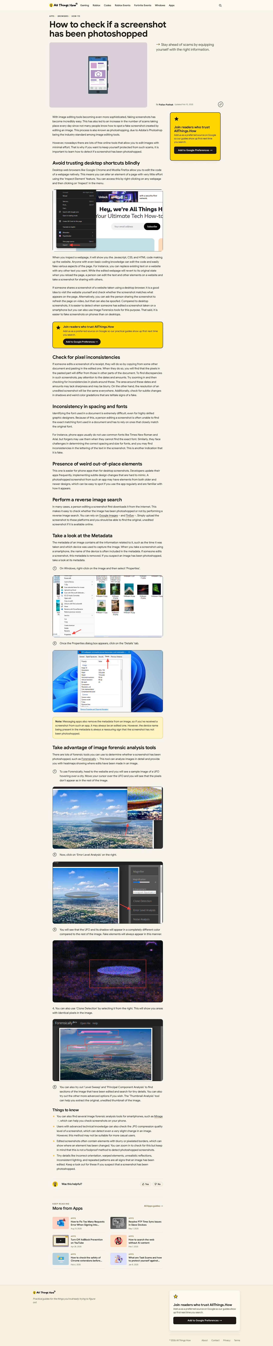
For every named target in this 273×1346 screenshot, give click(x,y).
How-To (76, 16)
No (159, 1184)
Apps (171, 5)
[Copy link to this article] (220, 104)
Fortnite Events (142, 5)
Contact (215, 1340)
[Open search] (220, 5)
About (205, 1340)
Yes (147, 1184)
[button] (107, 220)
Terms (237, 1340)
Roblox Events (122, 5)
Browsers (63, 16)
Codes (107, 5)
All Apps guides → (153, 1205)
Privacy (226, 1340)
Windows (160, 5)
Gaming (84, 5)
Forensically (89, 759)
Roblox (96, 5)
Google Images (108, 515)
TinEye (130, 515)
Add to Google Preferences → (82, 341)
